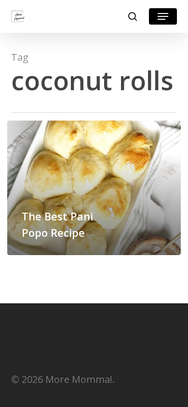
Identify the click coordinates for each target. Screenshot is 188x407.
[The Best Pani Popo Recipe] (94, 188)
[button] (163, 16)
